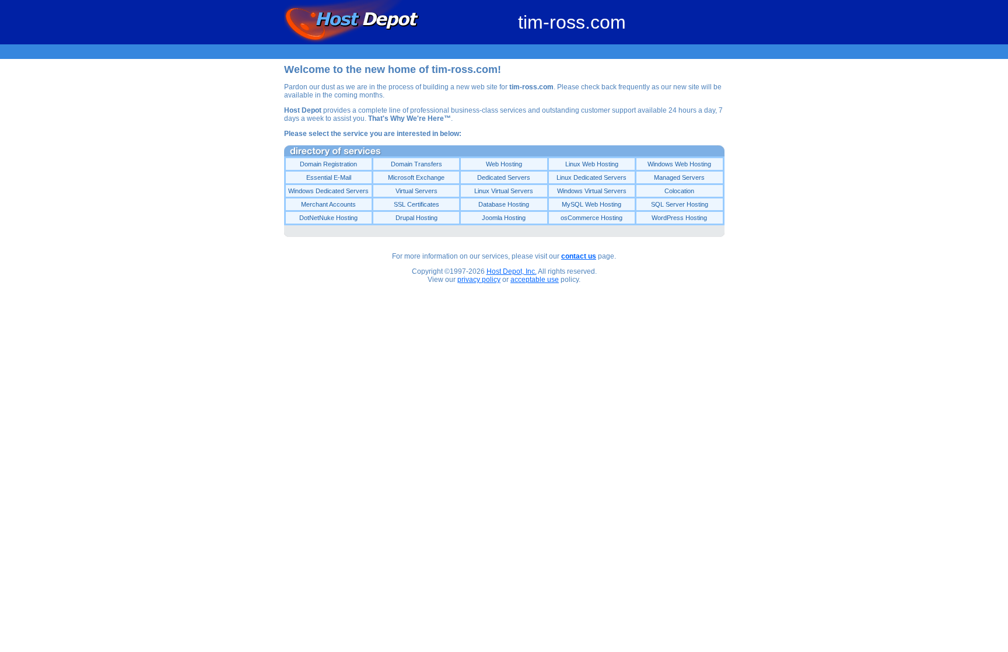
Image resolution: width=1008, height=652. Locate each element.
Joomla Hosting (504, 217)
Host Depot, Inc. (512, 271)
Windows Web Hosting (679, 164)
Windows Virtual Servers (591, 190)
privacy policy (479, 280)
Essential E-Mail (328, 177)
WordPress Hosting (679, 217)
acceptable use (534, 280)
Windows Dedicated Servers (328, 190)
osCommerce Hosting (591, 217)
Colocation (679, 190)
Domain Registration (328, 164)
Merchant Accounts (328, 204)
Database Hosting (503, 204)
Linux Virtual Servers (503, 190)
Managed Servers (679, 177)
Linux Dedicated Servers (591, 177)
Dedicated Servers (503, 177)
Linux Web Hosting (591, 164)
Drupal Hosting (417, 217)
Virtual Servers (417, 190)
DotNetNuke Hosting (328, 217)
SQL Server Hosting (679, 204)
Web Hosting (504, 164)
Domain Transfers (416, 164)
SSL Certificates (416, 204)
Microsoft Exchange (416, 177)
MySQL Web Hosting (591, 204)
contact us (578, 256)
